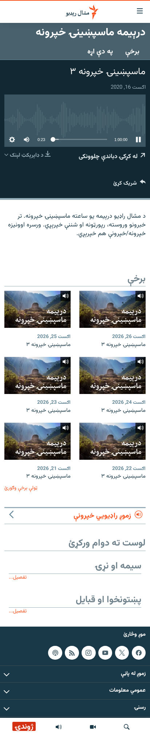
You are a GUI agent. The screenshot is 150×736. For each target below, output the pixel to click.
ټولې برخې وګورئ (21, 487)
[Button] (129, 185)
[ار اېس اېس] (72, 653)
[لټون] (127, 727)
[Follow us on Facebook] (139, 653)
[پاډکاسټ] (55, 653)
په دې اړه (100, 51)
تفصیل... (18, 577)
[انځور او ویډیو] (93, 727)
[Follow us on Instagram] (88, 653)
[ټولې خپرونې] (59, 727)
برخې (132, 51)
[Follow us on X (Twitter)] (122, 653)
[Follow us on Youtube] (105, 653)
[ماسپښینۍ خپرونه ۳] (112, 309)
